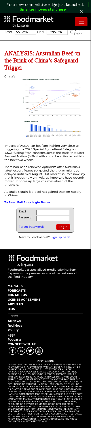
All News (14, 321)
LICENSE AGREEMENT (24, 299)
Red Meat (15, 325)
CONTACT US (17, 295)
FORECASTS (17, 290)
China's (13, 195)
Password (25, 217)
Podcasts (14, 339)
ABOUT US (15, 304)
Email (22, 211)
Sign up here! (60, 237)
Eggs (11, 335)
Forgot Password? (31, 226)
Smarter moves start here (43, 10)
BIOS (11, 309)
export (18, 170)
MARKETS (15, 286)
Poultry (13, 330)
